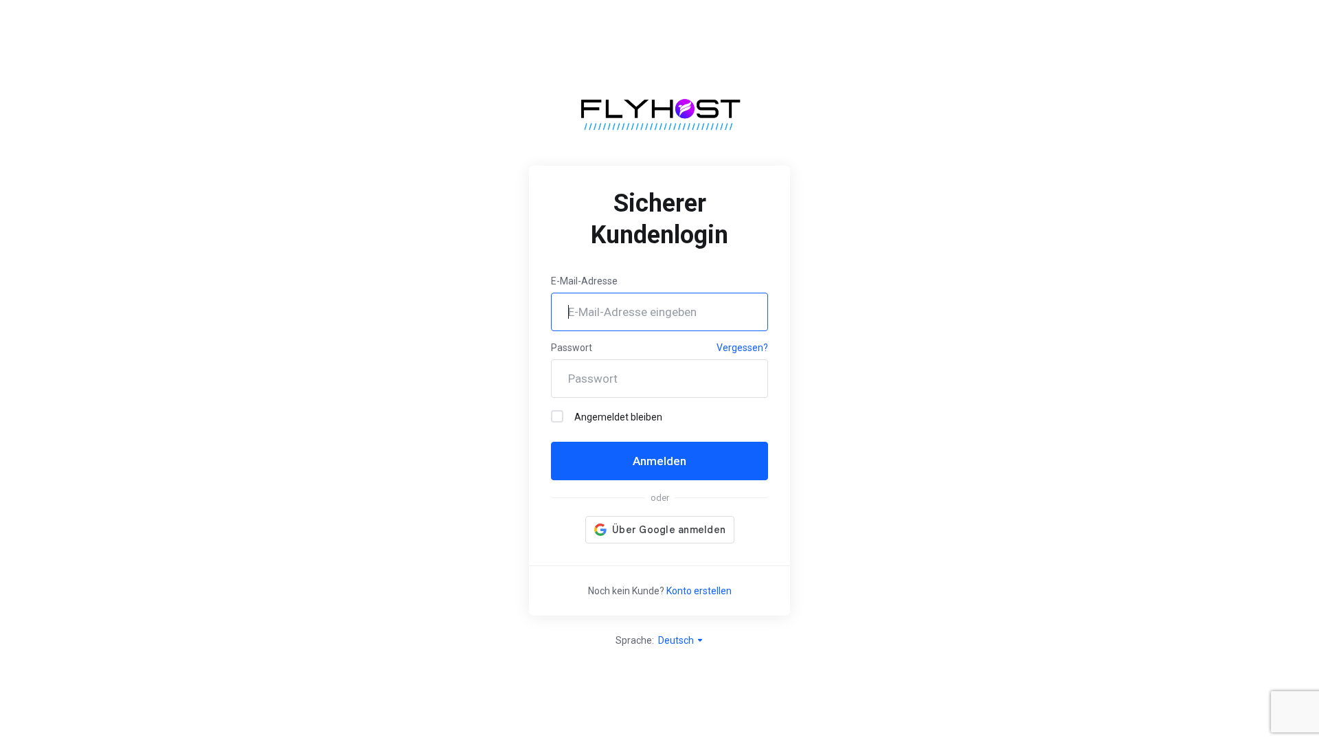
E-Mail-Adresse (584, 281)
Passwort (571, 347)
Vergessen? (742, 347)
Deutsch (677, 640)
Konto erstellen (699, 590)
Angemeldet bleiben (618, 417)
